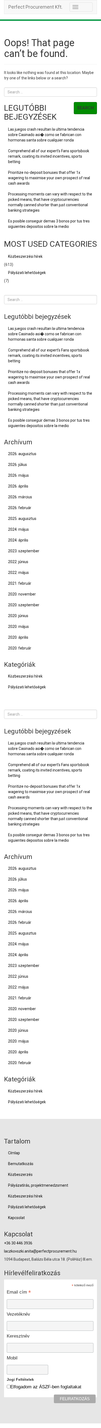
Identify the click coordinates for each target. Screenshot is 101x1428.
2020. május (18, 626)
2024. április (18, 540)
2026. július (17, 464)
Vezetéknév (18, 1314)
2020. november (22, 594)
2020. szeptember (23, 605)
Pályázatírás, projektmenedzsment (38, 1185)
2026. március (20, 497)
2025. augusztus (22, 518)
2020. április (18, 637)
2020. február (19, 648)
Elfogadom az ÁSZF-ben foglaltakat (45, 1386)
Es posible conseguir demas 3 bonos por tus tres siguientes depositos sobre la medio (49, 224)
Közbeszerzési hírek (25, 256)
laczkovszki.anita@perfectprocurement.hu (40, 1251)
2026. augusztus (22, 454)
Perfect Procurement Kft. (35, 7)
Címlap (14, 1153)
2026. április (18, 486)
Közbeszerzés (20, 1174)
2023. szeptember (23, 551)
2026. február (19, 508)
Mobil (12, 1358)
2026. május (18, 475)
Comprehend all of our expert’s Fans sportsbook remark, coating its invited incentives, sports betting (48, 156)
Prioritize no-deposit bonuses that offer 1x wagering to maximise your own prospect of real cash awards (49, 177)
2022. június (18, 562)
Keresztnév (18, 1336)
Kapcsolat (16, 1218)
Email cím (19, 1292)
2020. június (18, 616)
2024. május (18, 529)
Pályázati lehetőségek (27, 272)
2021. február (19, 583)
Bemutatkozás (20, 1164)
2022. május (18, 572)
